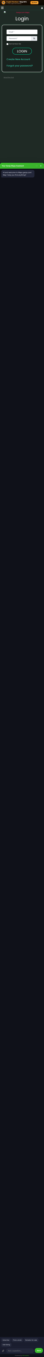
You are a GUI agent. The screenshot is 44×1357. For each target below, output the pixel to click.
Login (22, 51)
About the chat (9, 77)
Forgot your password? (20, 65)
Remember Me (15, 44)
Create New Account (18, 59)
